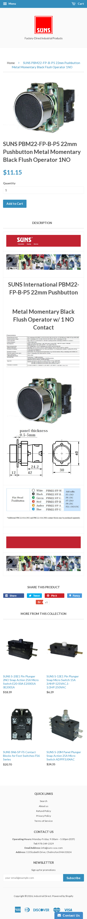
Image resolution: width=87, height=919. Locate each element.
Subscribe (74, 878)
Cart (80, 3)
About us (43, 806)
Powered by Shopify (62, 896)
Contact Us (70, 915)
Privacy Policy (43, 815)
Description (42, 223)
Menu (12, 3)
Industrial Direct (42, 896)
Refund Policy (43, 810)
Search (43, 801)
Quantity (9, 183)
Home (11, 63)
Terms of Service (43, 820)
